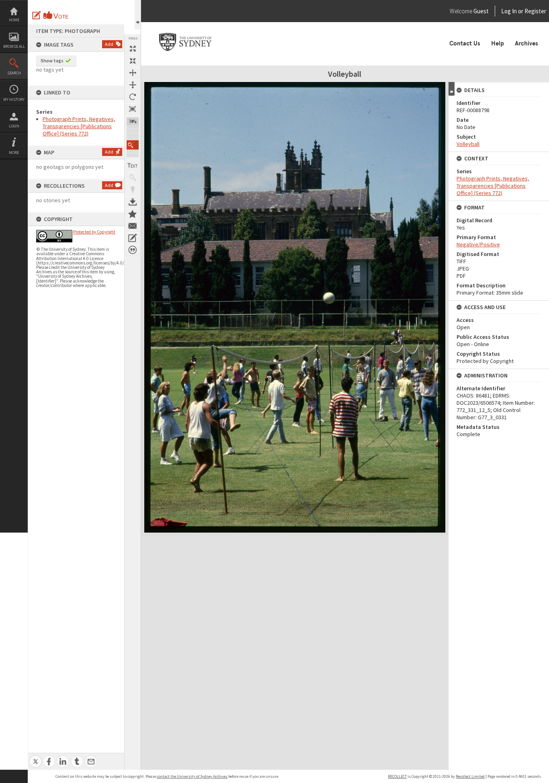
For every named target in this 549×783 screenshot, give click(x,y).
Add (109, 44)
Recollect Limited (470, 776)
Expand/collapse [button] (452, 89)
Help (497, 43)
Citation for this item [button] (133, 250)
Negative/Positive (478, 244)
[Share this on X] (35, 757)
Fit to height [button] (133, 85)
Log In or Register (508, 11)
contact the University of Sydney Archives (192, 776)
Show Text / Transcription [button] (133, 166)
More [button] (14, 152)
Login (14, 126)
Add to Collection (133, 214)
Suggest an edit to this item (36, 15)
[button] (133, 145)
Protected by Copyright (94, 232)
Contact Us (464, 43)
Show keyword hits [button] (133, 178)
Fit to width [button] (133, 73)
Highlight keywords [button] (133, 190)
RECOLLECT (397, 776)
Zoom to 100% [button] (133, 109)
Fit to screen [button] (133, 61)
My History (14, 99)
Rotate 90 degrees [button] (133, 97)
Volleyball (468, 144)
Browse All (14, 46)
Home (14, 20)
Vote (56, 15)
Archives (526, 43)
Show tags (52, 60)
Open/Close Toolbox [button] (138, 14)
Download (133, 202)
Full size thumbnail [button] (133, 49)
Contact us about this (133, 226)
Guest (481, 11)
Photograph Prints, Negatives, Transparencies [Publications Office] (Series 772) (79, 126)
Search (14, 73)
